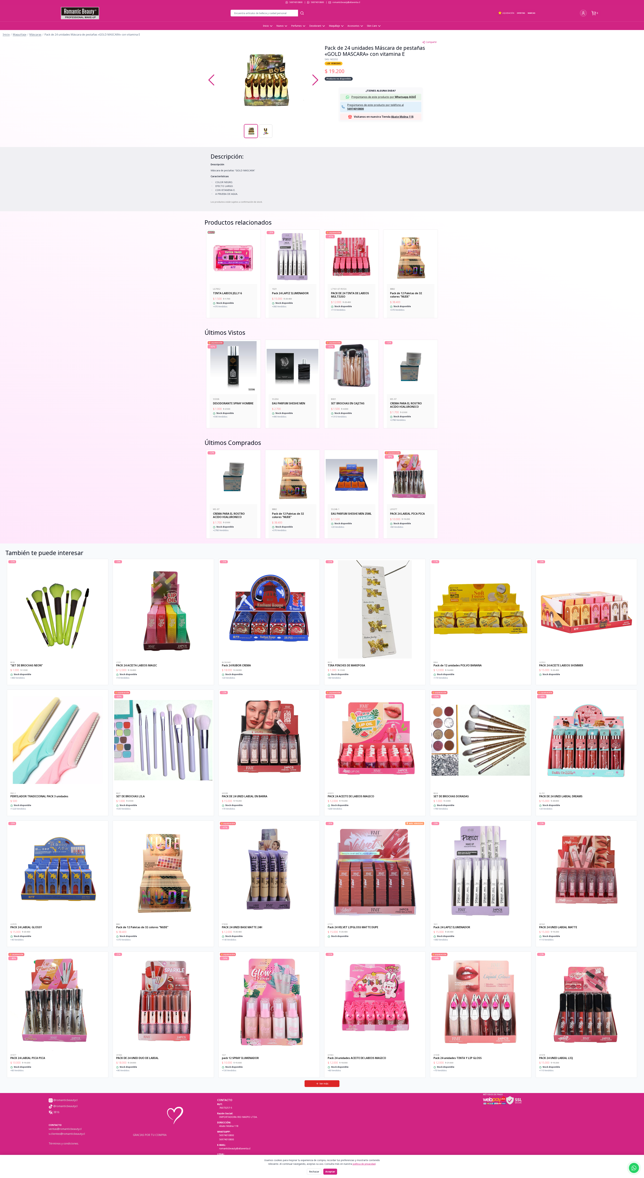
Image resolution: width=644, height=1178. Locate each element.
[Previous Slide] (211, 80)
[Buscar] (302, 13)
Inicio (266, 25)
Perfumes (296, 25)
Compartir (431, 42)
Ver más (323, 1083)
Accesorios (353, 25)
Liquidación (508, 13)
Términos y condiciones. (64, 1143)
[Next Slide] (315, 80)
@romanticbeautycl (65, 1100)
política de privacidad (364, 1163)
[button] (263, 80)
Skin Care (372, 25)
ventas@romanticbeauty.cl (65, 1129)
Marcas (531, 13)
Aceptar (330, 1171)
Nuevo (280, 25)
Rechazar (314, 1171)
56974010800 (295, 2)
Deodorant (315, 25)
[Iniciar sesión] (583, 13)
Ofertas (521, 13)
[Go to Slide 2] (265, 131)
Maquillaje (334, 25)
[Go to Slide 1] (251, 131)
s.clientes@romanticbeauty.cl (67, 1134)
